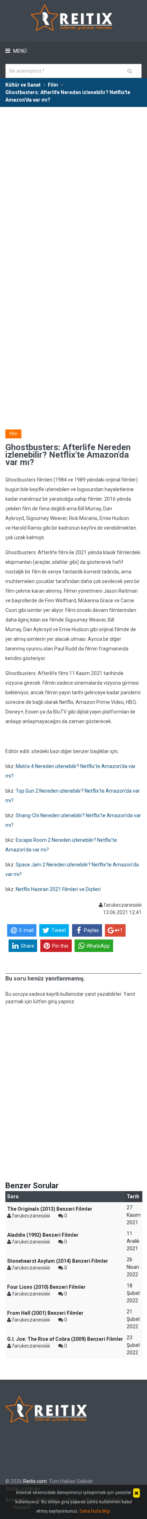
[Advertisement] (73, 184)
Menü (19, 51)
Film (13, 433)
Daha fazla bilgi (95, 1511)
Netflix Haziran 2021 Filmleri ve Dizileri (58, 889)
